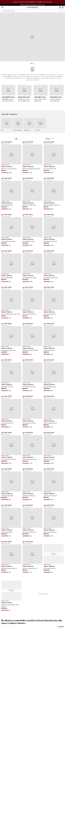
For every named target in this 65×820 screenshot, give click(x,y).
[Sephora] (32, 7)
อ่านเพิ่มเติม (61, 626)
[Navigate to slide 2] (32, 63)
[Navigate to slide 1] (31, 63)
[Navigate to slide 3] (34, 63)
